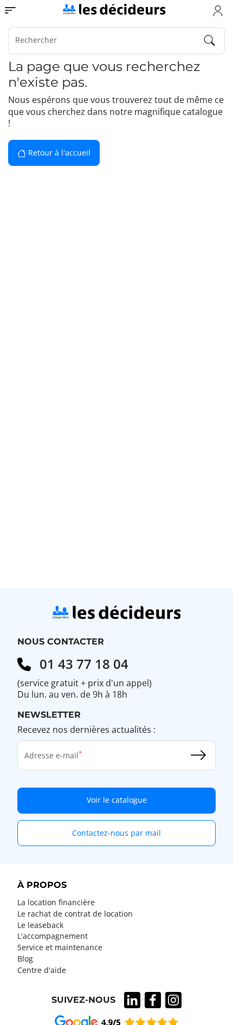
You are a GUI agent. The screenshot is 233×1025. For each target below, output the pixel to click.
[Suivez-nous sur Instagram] (173, 1000)
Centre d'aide (41, 970)
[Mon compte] (217, 10)
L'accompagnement (52, 936)
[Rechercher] (210, 40)
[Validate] (198, 755)
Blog (25, 959)
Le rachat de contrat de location (75, 914)
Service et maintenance (59, 947)
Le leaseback (40, 925)
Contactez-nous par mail (116, 833)
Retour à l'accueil (58, 152)
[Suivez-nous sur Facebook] (153, 1000)
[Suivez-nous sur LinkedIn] (132, 1000)
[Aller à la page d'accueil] (114, 9)
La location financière (56, 902)
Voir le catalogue (117, 800)
